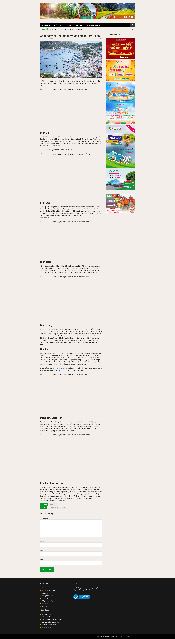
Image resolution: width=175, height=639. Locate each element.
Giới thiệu (57, 25)
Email (42, 550)
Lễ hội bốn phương (47, 601)
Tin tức (68, 25)
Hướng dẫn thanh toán (49, 624)
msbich (42, 39)
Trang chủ (46, 25)
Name (42, 541)
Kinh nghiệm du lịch (93, 25)
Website (43, 559)
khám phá (64, 507)
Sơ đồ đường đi (46, 627)
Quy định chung (46, 614)
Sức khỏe (44, 606)
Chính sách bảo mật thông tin (51, 622)
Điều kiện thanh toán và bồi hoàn (52, 619)
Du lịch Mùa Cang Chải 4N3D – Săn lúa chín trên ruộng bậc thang (69, 29)
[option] (91, 29)
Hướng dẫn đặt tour (48, 617)
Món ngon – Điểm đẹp (48, 590)
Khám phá (78, 25)
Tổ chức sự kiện (46, 598)
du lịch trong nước (54, 507)
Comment (44, 518)
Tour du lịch (45, 603)
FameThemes (131, 636)
